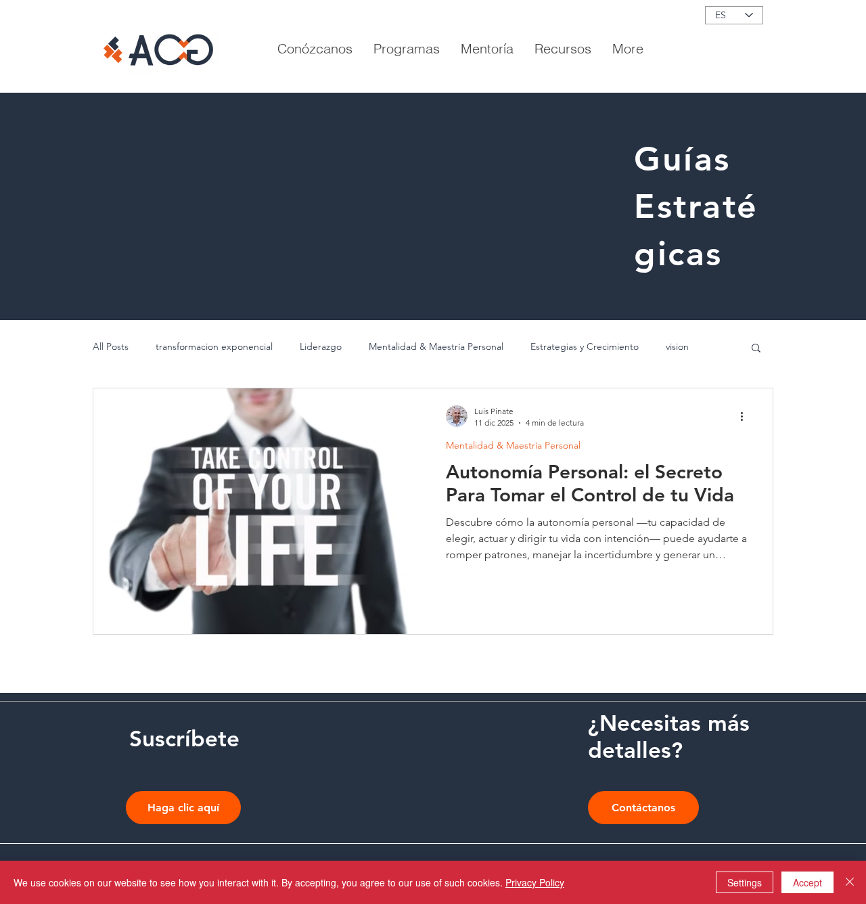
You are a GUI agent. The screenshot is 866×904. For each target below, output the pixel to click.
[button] (562, 49)
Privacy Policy (534, 882)
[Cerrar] (850, 882)
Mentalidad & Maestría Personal (436, 346)
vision (677, 346)
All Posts (111, 346)
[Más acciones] (746, 416)
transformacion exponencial (214, 346)
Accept (807, 882)
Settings (744, 882)
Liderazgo (321, 346)
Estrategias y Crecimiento (584, 346)
